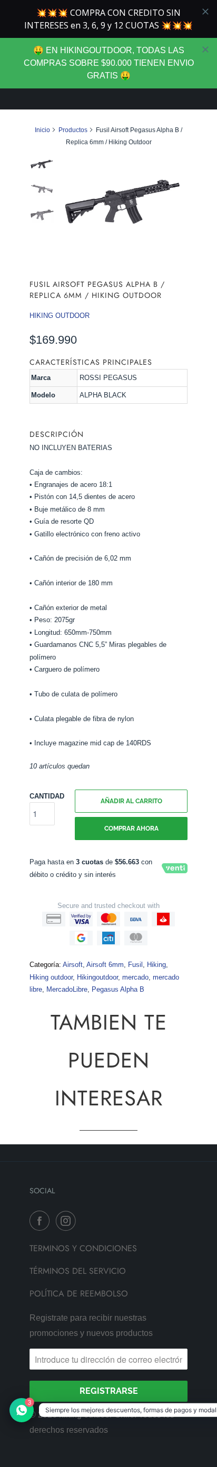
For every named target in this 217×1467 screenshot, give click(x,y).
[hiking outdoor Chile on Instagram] (68, 1221)
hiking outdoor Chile (96, 1414)
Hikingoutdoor (97, 977)
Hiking (156, 965)
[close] (205, 49)
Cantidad (46, 796)
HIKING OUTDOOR (59, 316)
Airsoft (73, 965)
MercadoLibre (66, 989)
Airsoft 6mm (105, 965)
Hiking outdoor (51, 977)
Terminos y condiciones (83, 1248)
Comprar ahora (131, 828)
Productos (72, 130)
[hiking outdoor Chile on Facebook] (41, 1221)
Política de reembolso (78, 1294)
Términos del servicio (77, 1271)
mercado (135, 977)
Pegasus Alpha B (118, 989)
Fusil (135, 965)
